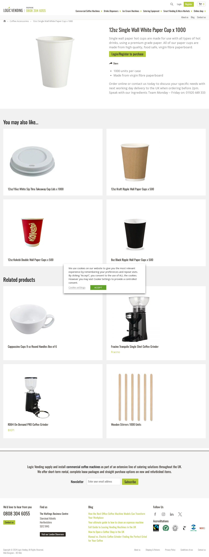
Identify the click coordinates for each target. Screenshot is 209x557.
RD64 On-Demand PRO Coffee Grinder (31, 376)
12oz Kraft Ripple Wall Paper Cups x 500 (136, 141)
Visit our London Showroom (52, 534)
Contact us (9, 522)
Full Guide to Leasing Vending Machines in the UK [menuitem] (112, 527)
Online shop (198, 11)
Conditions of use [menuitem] (187, 549)
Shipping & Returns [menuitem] (153, 549)
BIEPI (11, 383)
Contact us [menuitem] (201, 17)
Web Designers (8, 552)
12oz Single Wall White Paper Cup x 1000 (52, 21)
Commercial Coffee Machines (88, 11)
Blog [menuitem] (192, 17)
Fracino (115, 305)
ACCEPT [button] (98, 287)
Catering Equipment (151, 11)
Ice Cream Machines (130, 11)
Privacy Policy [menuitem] (170, 549)
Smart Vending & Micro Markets (176, 11)
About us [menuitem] (184, 17)
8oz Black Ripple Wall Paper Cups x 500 (136, 212)
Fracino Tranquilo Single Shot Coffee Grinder (139, 298)
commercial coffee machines (83, 466)
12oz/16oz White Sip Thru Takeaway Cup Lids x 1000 (41, 141)
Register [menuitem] (188, 4)
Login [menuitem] (179, 4)
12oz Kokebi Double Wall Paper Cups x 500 (35, 212)
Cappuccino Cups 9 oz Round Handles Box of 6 (37, 298)
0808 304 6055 (36, 10)
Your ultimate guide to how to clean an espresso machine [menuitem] (116, 522)
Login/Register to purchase (127, 53)
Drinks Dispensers (111, 11)
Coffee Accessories (19, 21)
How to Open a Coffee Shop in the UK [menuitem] (106, 532)
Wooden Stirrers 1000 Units (128, 376)
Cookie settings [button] (77, 287)
